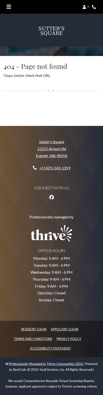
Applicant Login (64, 315)
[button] (86, 7)
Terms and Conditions (33, 324)
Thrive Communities (60, 349)
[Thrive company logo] (51, 219)
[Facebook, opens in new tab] (51, 183)
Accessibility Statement (50, 334)
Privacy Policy (69, 324)
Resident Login (33, 315)
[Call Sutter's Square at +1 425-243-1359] (94, 7)
